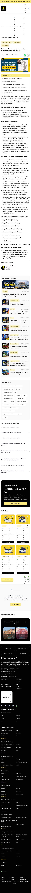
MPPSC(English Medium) (7, 765)
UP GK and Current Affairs (22, 805)
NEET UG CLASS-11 (5, 842)
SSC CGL (18, 744)
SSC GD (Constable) (6, 747)
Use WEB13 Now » (16, 503)
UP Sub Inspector (5, 802)
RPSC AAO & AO (20, 824)
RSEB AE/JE (4, 857)
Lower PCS (18, 808)
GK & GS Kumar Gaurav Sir (7, 744)
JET (17, 820)
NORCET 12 (18, 773)
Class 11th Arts (19, 794)
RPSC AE (18, 857)
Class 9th (18, 791)
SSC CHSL (3, 750)
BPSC (17, 765)
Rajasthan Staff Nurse (21, 776)
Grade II (3, 718)
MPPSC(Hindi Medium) (21, 762)
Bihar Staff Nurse (5, 779)
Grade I (18, 718)
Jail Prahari (3, 736)
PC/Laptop (18, 865)
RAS (17, 730)
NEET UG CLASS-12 (5, 839)
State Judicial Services (7, 851)
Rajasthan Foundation (6, 730)
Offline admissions (5, 684)
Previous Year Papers (6, 686)
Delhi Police (19, 747)
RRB (2, 776)
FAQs (17, 684)
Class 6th (3, 788)
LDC (17, 736)
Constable (18, 733)
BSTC (2, 721)
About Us (18, 682)
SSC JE (17, 851)
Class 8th (3, 791)
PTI (16, 721)
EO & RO (18, 759)
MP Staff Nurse (19, 779)
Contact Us (19, 688)
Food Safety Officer (6, 817)
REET (2, 715)
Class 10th (3, 794)
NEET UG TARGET (20, 839)
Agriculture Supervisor (21, 817)
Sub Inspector (4, 733)
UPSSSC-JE (4, 854)
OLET (17, 842)
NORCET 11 (3, 773)
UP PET (2, 805)
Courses (3, 682)
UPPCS (2, 762)
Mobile (3, 865)
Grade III (18, 715)
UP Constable (19, 802)
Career (17, 686)
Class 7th (18, 788)
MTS (17, 750)
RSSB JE (18, 854)
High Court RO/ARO (6, 808)
